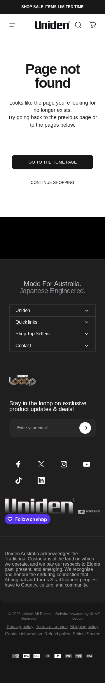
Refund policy (57, 633)
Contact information (23, 633)
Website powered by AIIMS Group (77, 616)
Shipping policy (84, 626)
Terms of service (52, 626)
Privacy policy (20, 626)
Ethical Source (86, 633)
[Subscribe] (85, 428)
